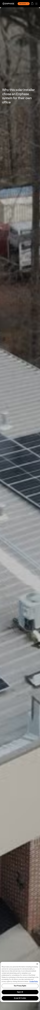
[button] (37, 3)
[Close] (37, 964)
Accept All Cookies (20, 998)
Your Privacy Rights (20, 986)
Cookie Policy (33, 981)
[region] (20, 982)
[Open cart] (33, 3)
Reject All (20, 992)
